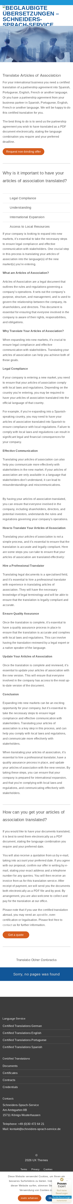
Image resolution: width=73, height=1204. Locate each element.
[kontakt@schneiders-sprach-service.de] (33, 2)
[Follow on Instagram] (34, 1148)
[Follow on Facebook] (30, 1148)
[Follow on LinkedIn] (43, 1148)
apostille (42, 914)
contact (7, 924)
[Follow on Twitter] (38, 1148)
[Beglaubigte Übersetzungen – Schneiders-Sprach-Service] (32, 15)
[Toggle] (6, 198)
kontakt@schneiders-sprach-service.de (35, 1129)
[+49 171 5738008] (39, 2)
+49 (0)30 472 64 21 (31, 1123)
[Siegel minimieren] (67, 1181)
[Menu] (67, 15)
